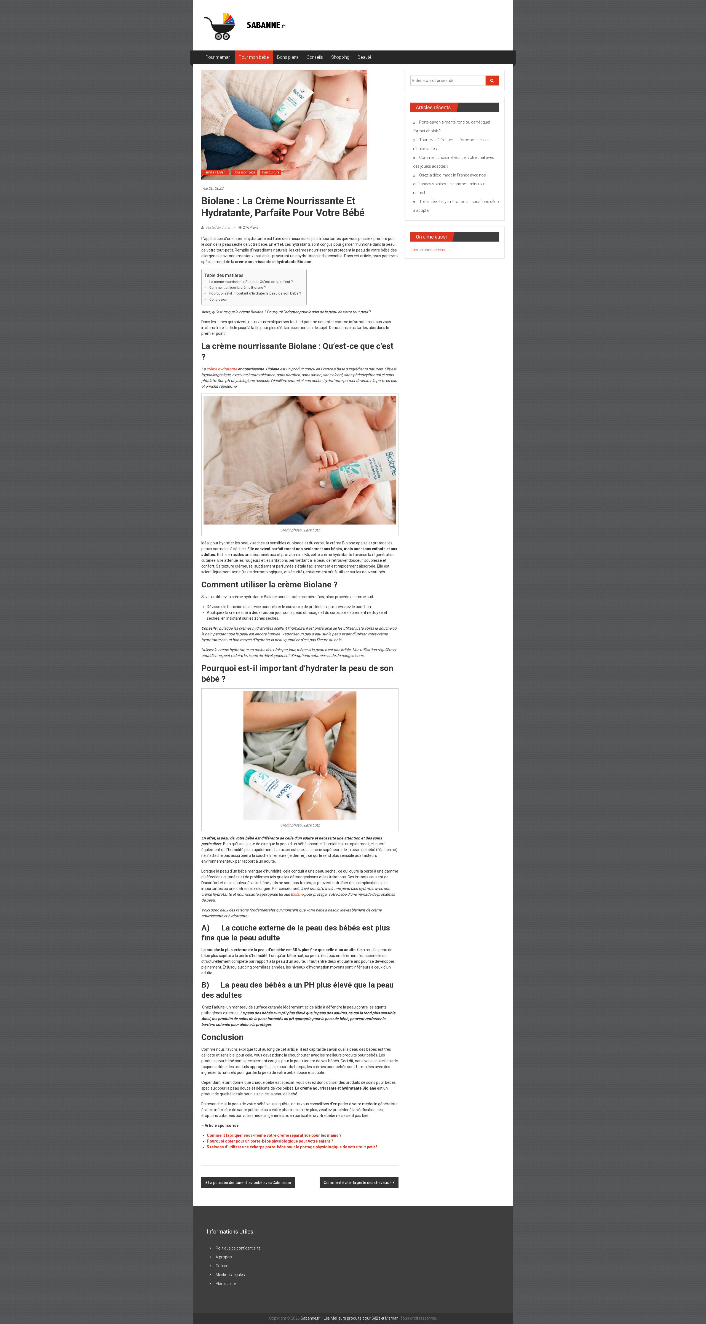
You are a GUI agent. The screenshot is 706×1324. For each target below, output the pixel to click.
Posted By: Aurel (218, 227)
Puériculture (270, 172)
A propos (224, 1257)
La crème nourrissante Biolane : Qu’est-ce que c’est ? (251, 282)
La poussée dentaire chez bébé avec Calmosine (249, 1182)
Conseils (315, 57)
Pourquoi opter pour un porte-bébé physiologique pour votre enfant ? (270, 1141)
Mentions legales (230, 1274)
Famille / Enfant (215, 172)
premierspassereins (427, 250)
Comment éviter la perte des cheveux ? (358, 1182)
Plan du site (226, 1283)
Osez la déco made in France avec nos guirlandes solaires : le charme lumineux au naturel (450, 184)
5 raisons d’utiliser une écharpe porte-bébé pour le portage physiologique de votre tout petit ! (292, 1147)
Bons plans (287, 57)
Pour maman (218, 57)
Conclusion (218, 299)
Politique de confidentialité (238, 1248)
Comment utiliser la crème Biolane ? (237, 287)
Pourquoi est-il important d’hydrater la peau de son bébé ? (255, 293)
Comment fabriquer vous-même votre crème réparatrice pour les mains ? (274, 1135)
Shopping (340, 57)
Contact (222, 1266)
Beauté (364, 57)
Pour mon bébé (254, 57)
